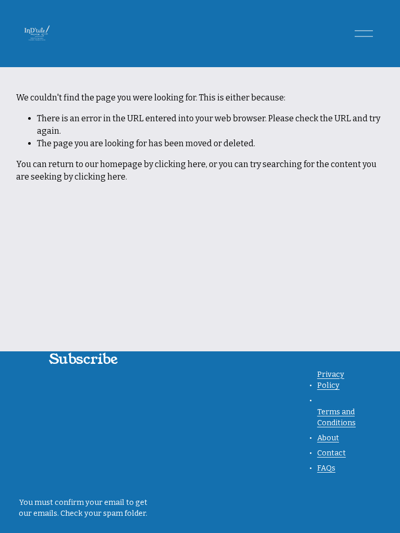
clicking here (180, 164)
